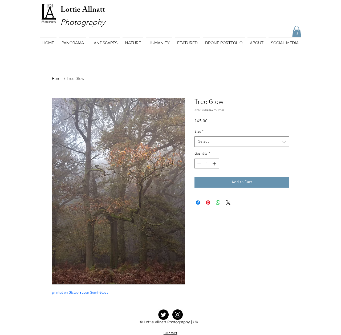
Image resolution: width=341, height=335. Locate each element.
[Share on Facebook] (198, 202)
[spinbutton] (207, 163)
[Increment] (215, 163)
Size (199, 132)
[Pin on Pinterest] (208, 202)
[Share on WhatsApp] (218, 202)
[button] (296, 31)
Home (57, 79)
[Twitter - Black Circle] (163, 314)
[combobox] (241, 141)
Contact (170, 333)
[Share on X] (228, 202)
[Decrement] (198, 163)
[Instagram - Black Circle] (177, 314)
